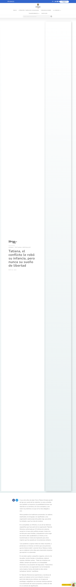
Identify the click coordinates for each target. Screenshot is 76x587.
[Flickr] (59, 1)
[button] (11, 1)
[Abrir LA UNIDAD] (60, 10)
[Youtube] (55, 1)
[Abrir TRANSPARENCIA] (38, 13)
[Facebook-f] (52, 1)
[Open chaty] (73, 584)
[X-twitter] (54, 1)
